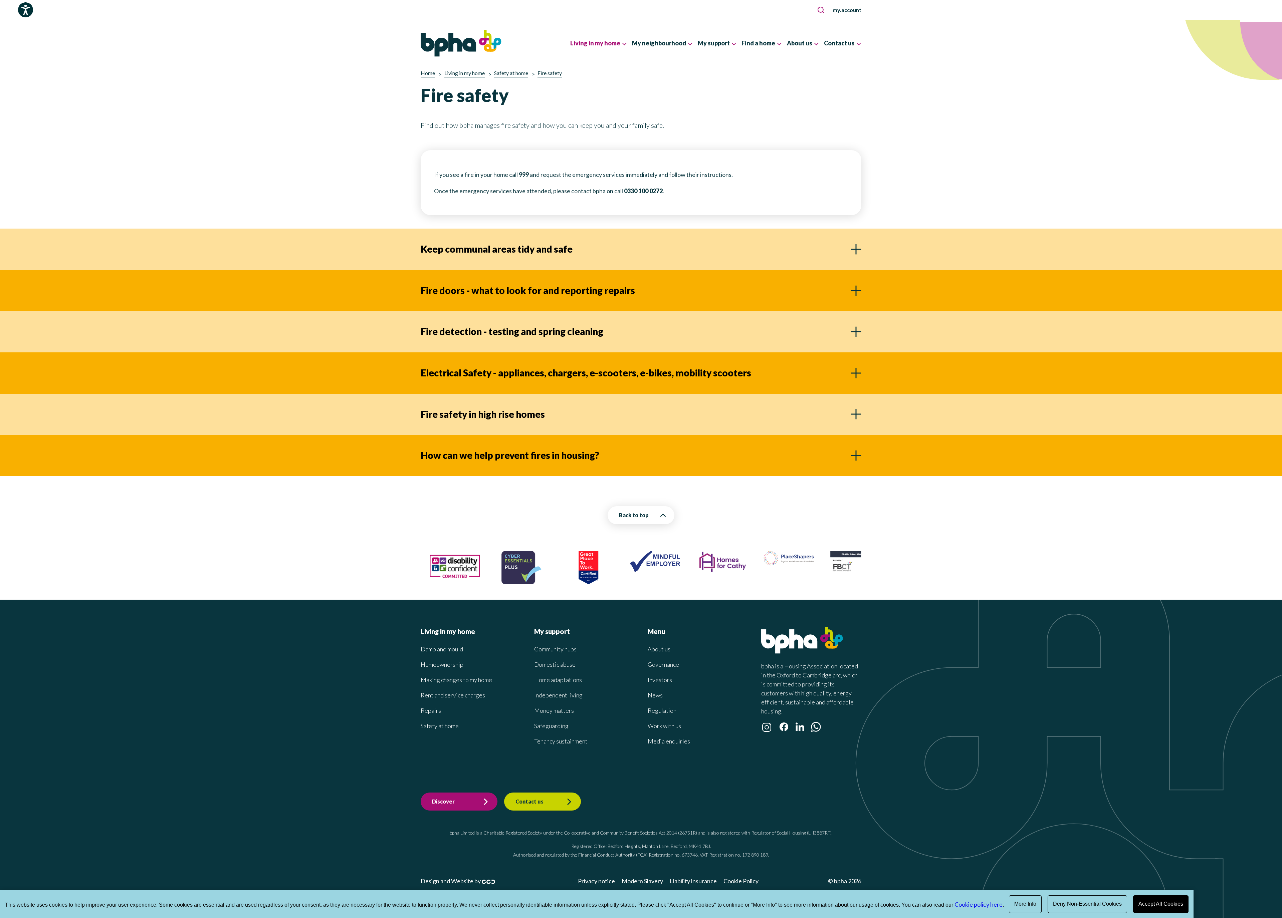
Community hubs (555, 649)
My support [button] (714, 43)
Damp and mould (442, 649)
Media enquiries (669, 741)
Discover (443, 801)
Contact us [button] (839, 43)
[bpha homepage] (802, 651)
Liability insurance (693, 881)
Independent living (558, 695)
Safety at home (440, 725)
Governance (663, 664)
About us (659, 649)
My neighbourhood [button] (659, 43)
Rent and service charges (453, 695)
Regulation (662, 710)
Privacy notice (596, 881)
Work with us (664, 725)
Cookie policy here (978, 904)
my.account (847, 10)
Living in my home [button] (595, 43)
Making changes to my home (456, 679)
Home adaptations (558, 679)
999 (524, 174)
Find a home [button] (758, 43)
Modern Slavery (642, 881)
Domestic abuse (555, 664)
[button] (821, 10)
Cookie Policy (741, 881)
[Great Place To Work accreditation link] (571, 582)
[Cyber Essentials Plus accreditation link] (504, 582)
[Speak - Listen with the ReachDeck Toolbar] (25, 9)
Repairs (431, 710)
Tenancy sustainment (561, 741)
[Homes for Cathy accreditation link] (705, 570)
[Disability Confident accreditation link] (438, 581)
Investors (660, 679)
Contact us (529, 801)
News (655, 695)
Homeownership (442, 664)
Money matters (554, 710)
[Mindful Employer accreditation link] (638, 569)
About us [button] (799, 43)
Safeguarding (551, 725)
